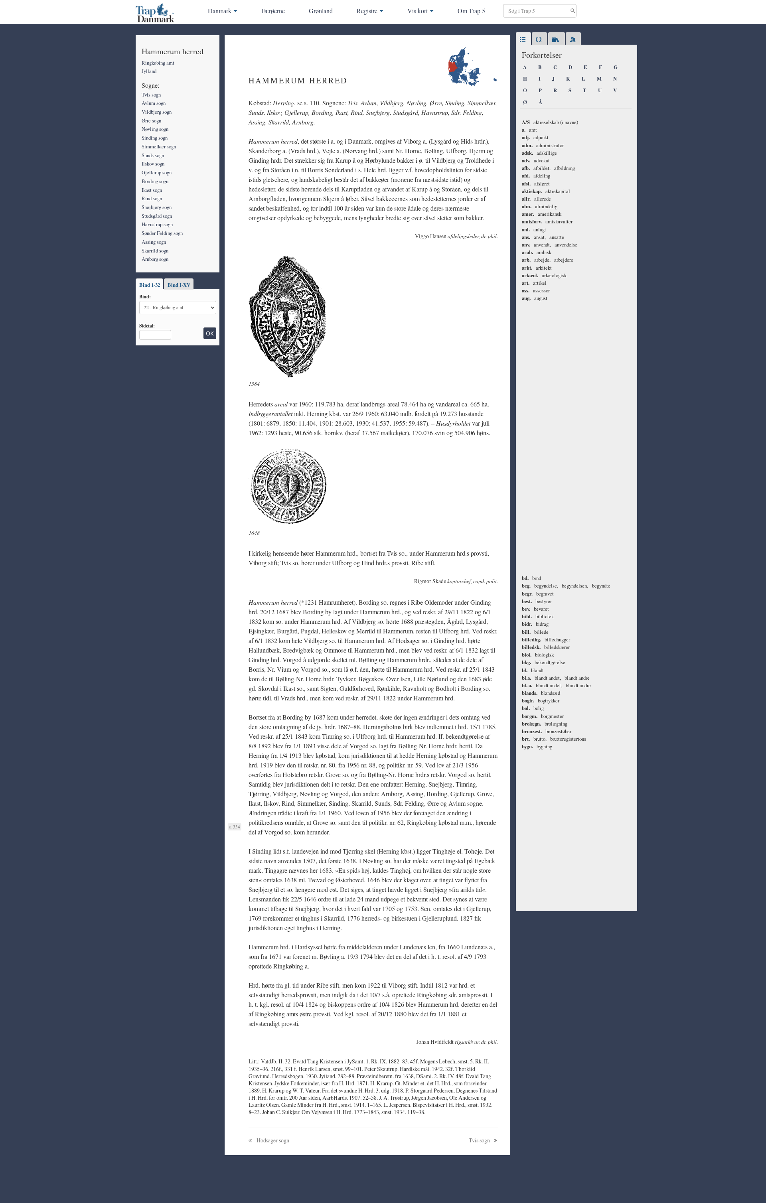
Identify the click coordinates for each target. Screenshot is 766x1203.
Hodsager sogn (272, 1140)
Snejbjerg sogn (157, 207)
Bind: (145, 296)
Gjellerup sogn (157, 172)
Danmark (219, 10)
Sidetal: (147, 325)
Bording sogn (155, 181)
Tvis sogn (151, 94)
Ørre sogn (151, 120)
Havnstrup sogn (157, 224)
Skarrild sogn (155, 250)
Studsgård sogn (157, 215)
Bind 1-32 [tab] (149, 284)
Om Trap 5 (471, 10)
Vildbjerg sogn (157, 111)
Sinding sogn (155, 137)
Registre (367, 10)
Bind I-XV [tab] (179, 284)
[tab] (523, 39)
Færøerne (273, 10)
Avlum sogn (154, 102)
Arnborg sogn (155, 258)
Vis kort (417, 10)
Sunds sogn (153, 155)
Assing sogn (154, 241)
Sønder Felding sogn (162, 233)
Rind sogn (152, 198)
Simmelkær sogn (159, 146)
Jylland (149, 71)
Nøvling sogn (155, 128)
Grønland (321, 10)
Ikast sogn (152, 189)
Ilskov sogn (153, 163)
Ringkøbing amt (158, 62)
